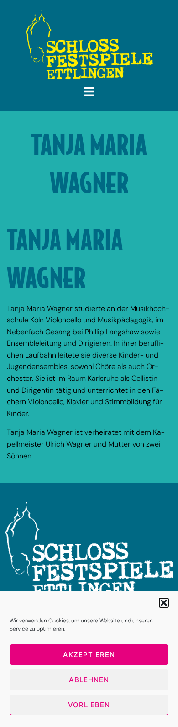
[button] (163, 602)
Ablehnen (89, 679)
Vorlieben (89, 705)
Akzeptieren (89, 654)
